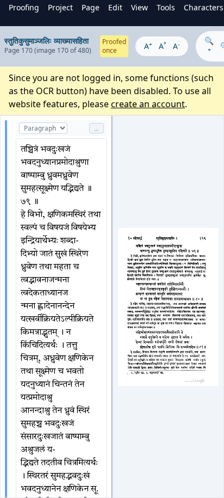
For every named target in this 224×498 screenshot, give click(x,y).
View (139, 7)
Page (90, 7)
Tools (166, 7)
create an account (148, 104)
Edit (115, 7)
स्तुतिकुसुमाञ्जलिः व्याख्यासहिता (46, 40)
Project (60, 7)
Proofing (24, 7)
